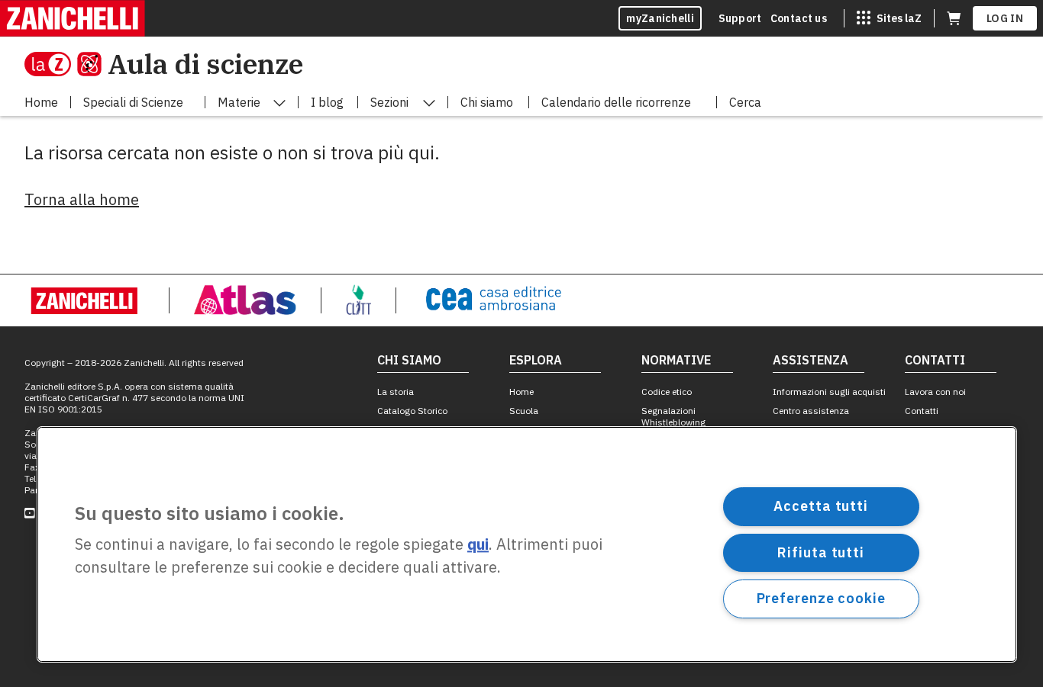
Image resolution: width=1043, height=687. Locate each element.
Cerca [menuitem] (745, 102)
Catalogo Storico (412, 410)
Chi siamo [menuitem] (486, 102)
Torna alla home (81, 199)
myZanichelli (660, 18)
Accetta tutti (820, 506)
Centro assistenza (811, 410)
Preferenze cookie (821, 598)
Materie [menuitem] (239, 102)
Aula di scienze (205, 64)
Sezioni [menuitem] (389, 102)
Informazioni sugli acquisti (829, 391)
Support (739, 18)
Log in (1004, 18)
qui (478, 545)
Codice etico (666, 391)
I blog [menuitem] (327, 102)
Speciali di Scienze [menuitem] (133, 102)
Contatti (921, 410)
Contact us (798, 18)
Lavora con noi (935, 391)
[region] (527, 544)
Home (521, 391)
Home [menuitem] (41, 102)
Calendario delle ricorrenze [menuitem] (616, 102)
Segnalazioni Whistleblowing (673, 416)
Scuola (523, 410)
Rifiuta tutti (820, 551)
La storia (395, 391)
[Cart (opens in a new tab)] (954, 18)
